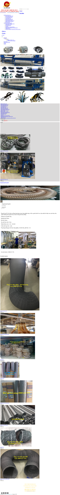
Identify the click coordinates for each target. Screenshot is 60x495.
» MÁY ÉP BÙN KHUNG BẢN (5, 112)
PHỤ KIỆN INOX (8, 25)
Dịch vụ (4, 31)
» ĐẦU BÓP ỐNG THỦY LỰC (5, 109)
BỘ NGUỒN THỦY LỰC (4, 179)
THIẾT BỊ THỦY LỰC (7, 15)
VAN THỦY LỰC (8, 18)
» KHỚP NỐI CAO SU (3, 113)
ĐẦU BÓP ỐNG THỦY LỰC (10, 20)
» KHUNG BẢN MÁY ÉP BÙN (5, 115)
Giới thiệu (20, 11)
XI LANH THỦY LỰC (9, 17)
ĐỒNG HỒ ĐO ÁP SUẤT (9, 21)
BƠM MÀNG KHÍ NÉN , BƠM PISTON (12, 27)
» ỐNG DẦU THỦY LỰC (4, 108)
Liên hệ (3, 35)
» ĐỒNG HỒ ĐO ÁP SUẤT (4, 110)
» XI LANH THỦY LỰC (4, 106)
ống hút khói (2, 447)
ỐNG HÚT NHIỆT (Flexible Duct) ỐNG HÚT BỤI (13, 29)
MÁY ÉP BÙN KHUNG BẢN (10, 23)
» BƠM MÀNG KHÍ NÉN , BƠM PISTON (6, 116)
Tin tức (3, 33)
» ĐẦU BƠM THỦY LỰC (4, 105)
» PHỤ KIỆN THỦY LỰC (4, 107)
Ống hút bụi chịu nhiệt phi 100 (4, 334)
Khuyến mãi (5, 41)
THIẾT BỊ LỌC (8, 28)
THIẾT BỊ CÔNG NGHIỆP (11, 40)
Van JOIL (7, 26)
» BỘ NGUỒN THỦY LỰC (4, 104)
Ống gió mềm (2, 378)
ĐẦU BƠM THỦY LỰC (9, 16)
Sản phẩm (21, 13)
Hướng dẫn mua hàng (7, 42)
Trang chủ (20, 10)
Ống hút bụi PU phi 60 (4, 182)
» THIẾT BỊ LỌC (2, 117)
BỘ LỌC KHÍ (8, 22)
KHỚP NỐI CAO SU (9, 24)
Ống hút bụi (2, 359)
